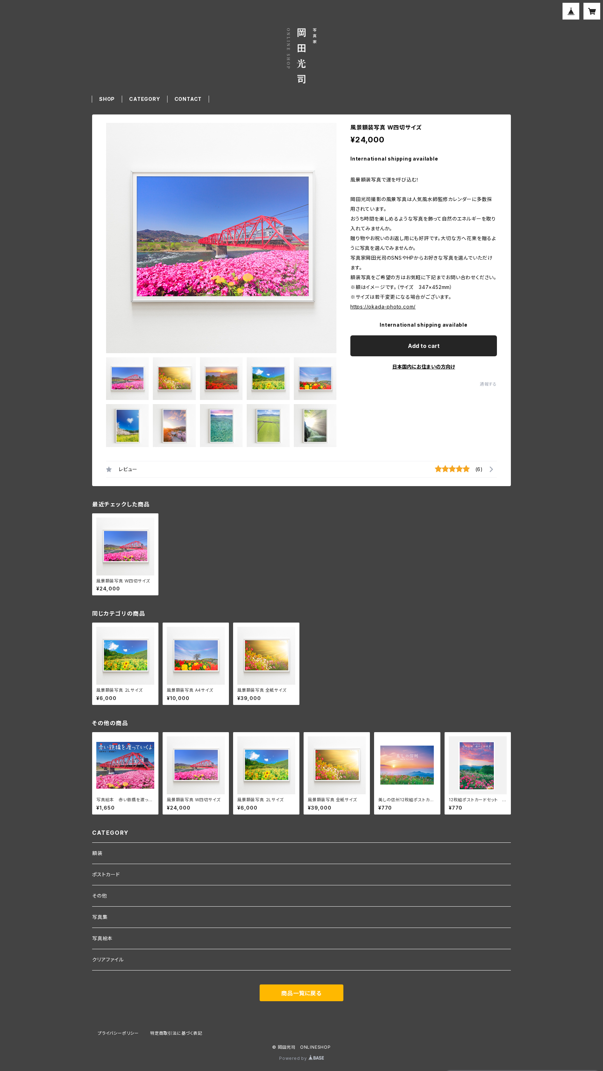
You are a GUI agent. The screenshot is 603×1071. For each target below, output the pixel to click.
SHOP (107, 99)
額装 (97, 853)
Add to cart (424, 345)
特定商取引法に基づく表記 (176, 1033)
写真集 (99, 917)
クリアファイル (108, 959)
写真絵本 (102, 938)
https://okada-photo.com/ (383, 307)
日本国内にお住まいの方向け (423, 367)
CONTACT (188, 99)
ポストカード (106, 874)
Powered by (293, 1058)
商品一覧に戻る (301, 993)
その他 (99, 896)
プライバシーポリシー (118, 1033)
